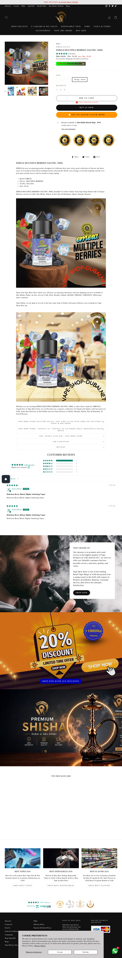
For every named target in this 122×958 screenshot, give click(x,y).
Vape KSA (31, 6)
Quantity (61, 85)
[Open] (6, 479)
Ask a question (61, 441)
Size (58, 75)
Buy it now (87, 107)
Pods (87, 26)
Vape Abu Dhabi (63, 31)
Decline (86, 952)
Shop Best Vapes (22, 885)
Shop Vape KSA (10, 938)
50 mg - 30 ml (79, 79)
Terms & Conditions (12, 931)
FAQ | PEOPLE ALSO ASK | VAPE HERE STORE (61, 436)
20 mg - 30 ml (64, 79)
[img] (12, 485)
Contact (16, 6)
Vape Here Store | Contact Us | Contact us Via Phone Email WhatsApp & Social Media (61, 429)
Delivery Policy (39, 924)
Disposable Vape (71, 26)
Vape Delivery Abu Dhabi (13, 945)
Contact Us (8, 924)
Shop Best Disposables (61, 885)
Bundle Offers (42, 6)
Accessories (43, 31)
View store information (68, 129)
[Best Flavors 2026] (99, 858)
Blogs (68, 6)
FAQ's (23, 6)
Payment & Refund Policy (42, 928)
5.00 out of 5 (29, 465)
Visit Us (7, 928)
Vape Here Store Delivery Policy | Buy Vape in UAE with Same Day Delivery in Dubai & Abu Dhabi (61, 422)
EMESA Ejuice (63, 47)
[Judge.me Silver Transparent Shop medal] (70, 904)
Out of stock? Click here (88, 115)
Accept (59, 952)
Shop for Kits (19, 26)
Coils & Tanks (102, 26)
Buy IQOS (81, 31)
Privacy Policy (40, 946)
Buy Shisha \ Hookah (56, 6)
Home (58, 44)
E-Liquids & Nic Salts (44, 26)
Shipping (69, 59)
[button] (62, 54)
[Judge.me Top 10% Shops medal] (90, 904)
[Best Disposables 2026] (61, 858)
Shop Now (82, 593)
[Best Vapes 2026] (23, 858)
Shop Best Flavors (99, 885)
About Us (8, 6)
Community (9, 935)
